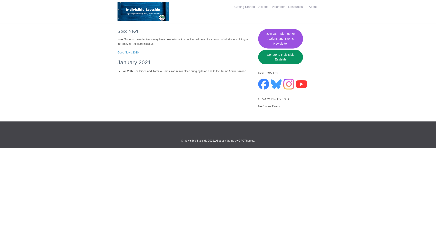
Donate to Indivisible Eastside (280, 57)
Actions (263, 7)
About (313, 7)
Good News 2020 (128, 52)
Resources (295, 7)
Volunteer (278, 7)
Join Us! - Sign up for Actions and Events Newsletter (280, 38)
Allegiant (220, 140)
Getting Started (244, 7)
